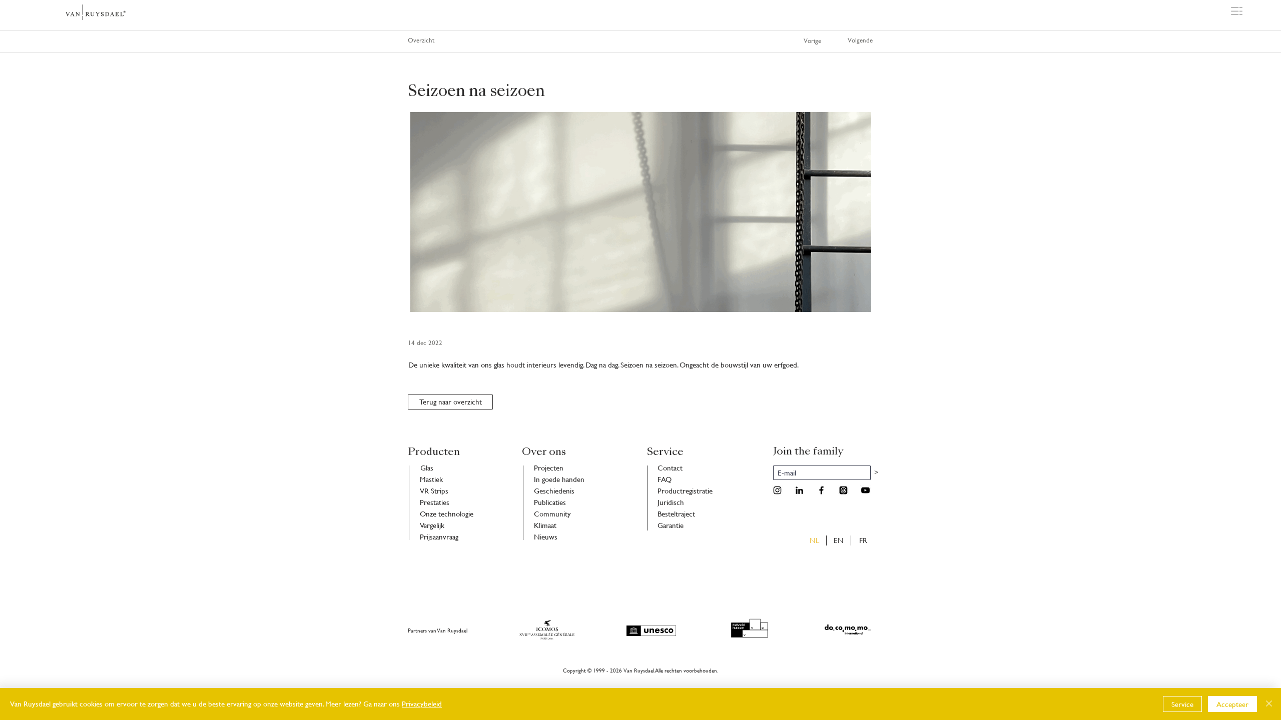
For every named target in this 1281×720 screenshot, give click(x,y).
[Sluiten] (1269, 704)
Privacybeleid (422, 703)
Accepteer (1232, 704)
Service (1182, 704)
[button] (1236, 11)
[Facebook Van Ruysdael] (821, 490)
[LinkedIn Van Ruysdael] (799, 490)
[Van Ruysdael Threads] (843, 490)
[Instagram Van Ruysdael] (777, 490)
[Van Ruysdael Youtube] (865, 490)
